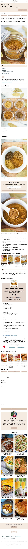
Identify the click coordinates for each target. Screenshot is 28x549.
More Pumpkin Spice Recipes (7, 71)
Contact (3, 536)
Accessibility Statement (5, 538)
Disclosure (12, 536)
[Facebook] (12, 532)
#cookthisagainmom (21, 347)
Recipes (5, 4)
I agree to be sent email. (14, 188)
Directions (4, 70)
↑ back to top (12, 538)
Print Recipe (10, 297)
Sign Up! (14, 526)
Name (2, 401)
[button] (12, 294)
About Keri (14, 428)
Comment (3, 386)
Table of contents (5, 65)
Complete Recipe (5, 73)
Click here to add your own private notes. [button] (10, 335)
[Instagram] (16, 532)
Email (2, 404)
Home (2, 4)
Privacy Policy (8, 536)
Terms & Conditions (18, 536)
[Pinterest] (14, 532)
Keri (22, 300)
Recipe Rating (3, 382)
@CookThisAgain (12, 347)
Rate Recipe (18, 297)
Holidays (9, 4)
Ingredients (4, 68)
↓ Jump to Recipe (22, 9)
